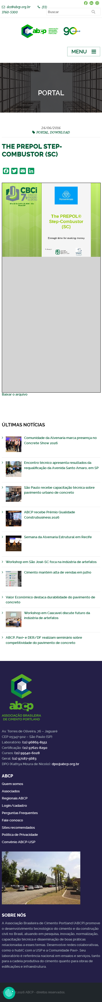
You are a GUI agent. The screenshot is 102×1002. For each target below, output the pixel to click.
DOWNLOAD (60, 132)
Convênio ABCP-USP (18, 842)
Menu (79, 51)
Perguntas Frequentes (20, 813)
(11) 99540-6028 (27, 753)
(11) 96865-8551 (34, 742)
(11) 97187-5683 (24, 758)
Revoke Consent (9, 992)
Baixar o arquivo (14, 394)
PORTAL (42, 132)
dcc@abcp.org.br (18, 7)
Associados (11, 791)
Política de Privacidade (20, 835)
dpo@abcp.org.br (65, 764)
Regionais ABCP (14, 798)
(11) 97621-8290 (34, 748)
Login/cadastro (14, 806)
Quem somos (12, 784)
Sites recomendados (18, 828)
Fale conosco (12, 820)
